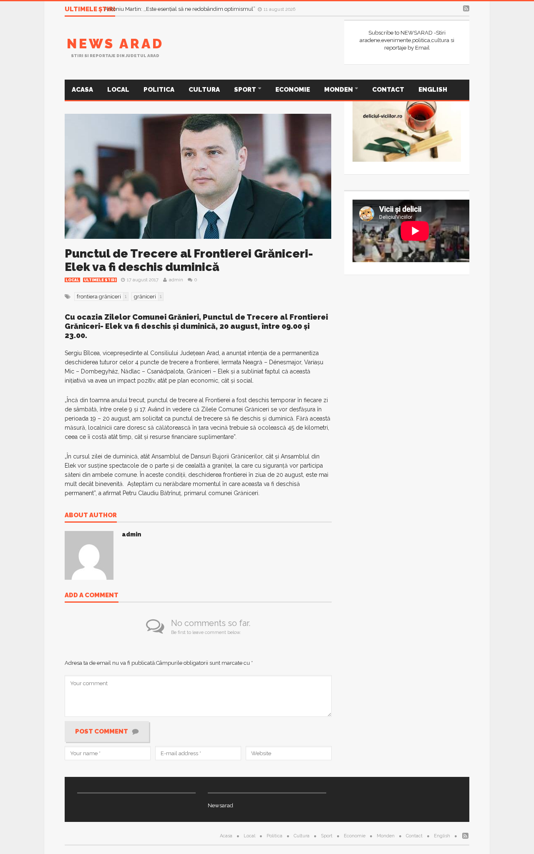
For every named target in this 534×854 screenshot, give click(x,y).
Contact (388, 89)
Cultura (204, 89)
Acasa (82, 89)
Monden (339, 89)
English (432, 89)
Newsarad (220, 805)
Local (118, 89)
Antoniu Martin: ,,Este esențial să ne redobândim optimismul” (180, 9)
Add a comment (91, 595)
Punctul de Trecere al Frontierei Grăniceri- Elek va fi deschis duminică (189, 260)
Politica (159, 89)
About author (91, 515)
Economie (292, 89)
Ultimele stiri (100, 280)
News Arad (115, 43)
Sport (245, 89)
